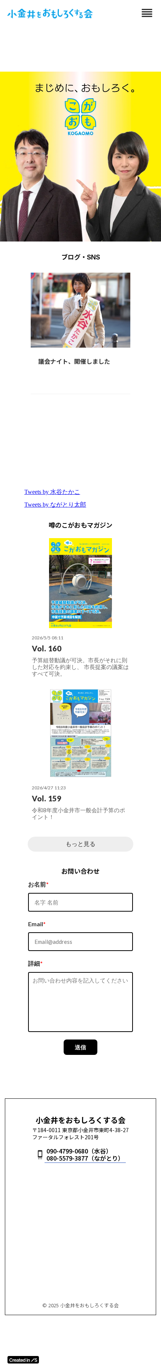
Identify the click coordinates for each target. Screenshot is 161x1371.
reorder (147, 13)
